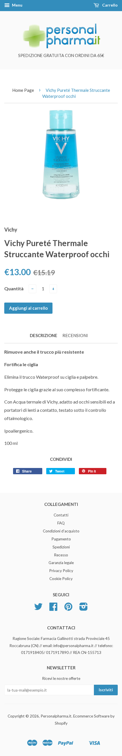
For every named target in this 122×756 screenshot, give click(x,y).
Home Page (23, 90)
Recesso (61, 555)
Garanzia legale (61, 562)
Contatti (61, 515)
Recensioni (75, 335)
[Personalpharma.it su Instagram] (83, 608)
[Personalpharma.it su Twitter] (38, 608)
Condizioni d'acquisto (61, 531)
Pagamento (61, 539)
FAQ (61, 523)
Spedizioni (61, 547)
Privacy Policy (61, 570)
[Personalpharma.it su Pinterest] (68, 608)
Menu (16, 5)
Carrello (109, 5)
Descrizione (43, 335)
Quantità (14, 288)
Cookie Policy (61, 578)
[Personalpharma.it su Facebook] (53, 608)
